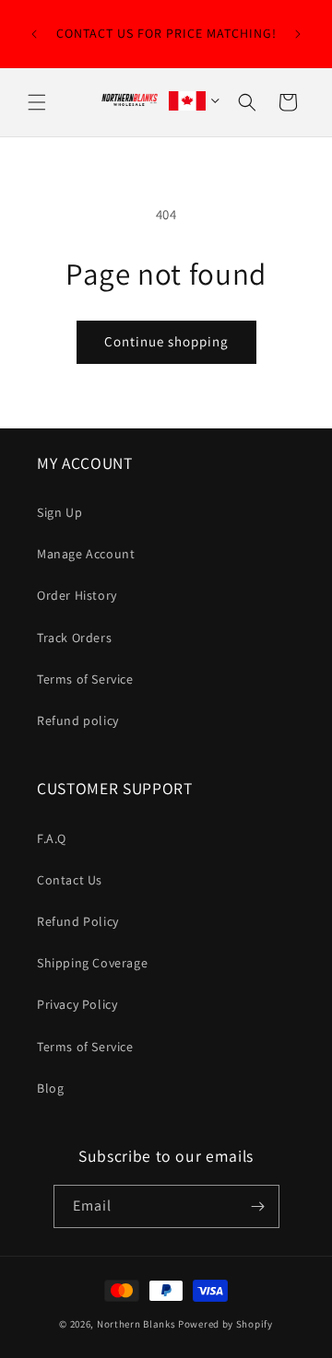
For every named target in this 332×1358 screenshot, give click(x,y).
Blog (50, 1088)
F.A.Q (51, 838)
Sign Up (59, 512)
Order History (77, 595)
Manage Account (86, 553)
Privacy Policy (77, 1004)
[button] (37, 102)
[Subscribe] (258, 1206)
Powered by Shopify (225, 1323)
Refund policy (78, 720)
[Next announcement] (298, 34)
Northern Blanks (136, 1323)
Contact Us (69, 880)
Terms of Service (85, 679)
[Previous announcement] (34, 34)
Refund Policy (78, 921)
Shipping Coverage (92, 962)
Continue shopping (166, 341)
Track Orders (74, 637)
